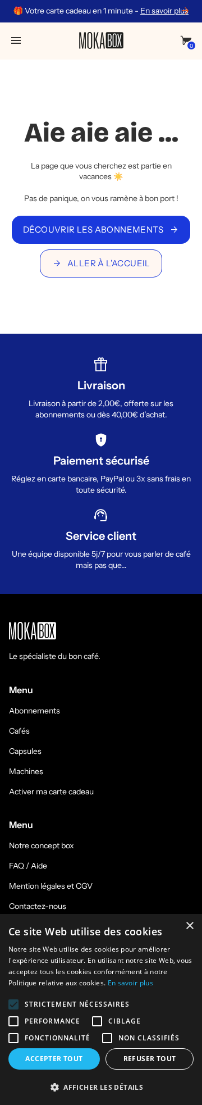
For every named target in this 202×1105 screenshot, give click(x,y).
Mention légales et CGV (51, 886)
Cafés (19, 731)
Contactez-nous (37, 906)
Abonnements (34, 711)
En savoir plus (164, 11)
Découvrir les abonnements (101, 230)
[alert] (101, 1009)
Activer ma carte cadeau (51, 791)
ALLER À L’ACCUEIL (101, 263)
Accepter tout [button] (53, 1058)
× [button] (189, 926)
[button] (101, 1086)
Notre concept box (41, 845)
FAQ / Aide (28, 866)
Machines (26, 771)
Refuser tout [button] (149, 1058)
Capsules (25, 751)
